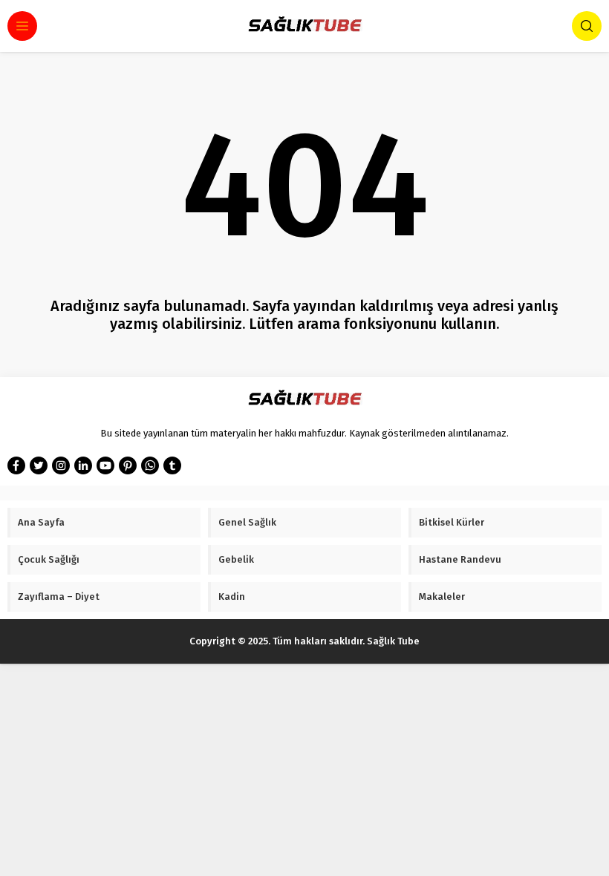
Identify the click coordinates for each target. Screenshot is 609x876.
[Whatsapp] (150, 465)
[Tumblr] (172, 465)
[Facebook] (16, 465)
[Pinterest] (128, 465)
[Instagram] (61, 465)
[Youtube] (105, 465)
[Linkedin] (83, 465)
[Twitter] (39, 465)
